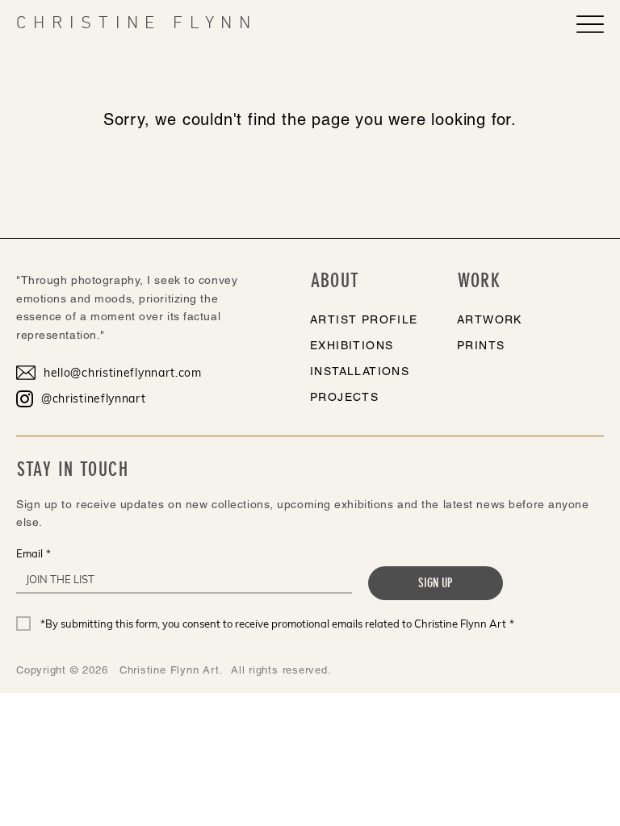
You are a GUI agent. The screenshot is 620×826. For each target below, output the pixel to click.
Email (33, 553)
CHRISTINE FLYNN (137, 24)
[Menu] (590, 24)
